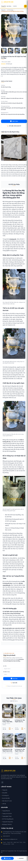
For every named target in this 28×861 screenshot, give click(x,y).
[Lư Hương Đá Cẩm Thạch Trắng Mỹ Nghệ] (20, 740)
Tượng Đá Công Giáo (7, 821)
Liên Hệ (14, 6)
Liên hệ (4, 803)
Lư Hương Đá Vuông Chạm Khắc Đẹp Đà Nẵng (7, 720)
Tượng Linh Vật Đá (7, 813)
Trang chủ (3, 10)
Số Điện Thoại (6, 671)
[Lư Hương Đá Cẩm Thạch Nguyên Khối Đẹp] (7, 740)
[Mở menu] (25, 6)
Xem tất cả (13, 701)
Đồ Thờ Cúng (10, 10)
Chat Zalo (15, 678)
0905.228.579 (6, 836)
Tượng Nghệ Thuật (7, 816)
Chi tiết (10, 728)
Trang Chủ (3, 6)
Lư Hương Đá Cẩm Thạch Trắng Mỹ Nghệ (20, 750)
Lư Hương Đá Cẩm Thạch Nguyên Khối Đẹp (7, 750)
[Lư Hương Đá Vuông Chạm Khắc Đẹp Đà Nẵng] (7, 711)
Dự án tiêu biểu (6, 798)
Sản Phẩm (9, 6)
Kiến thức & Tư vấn (7, 801)
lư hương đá (13, 239)
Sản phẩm (4, 792)
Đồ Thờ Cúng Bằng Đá (7, 819)
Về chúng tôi (5, 795)
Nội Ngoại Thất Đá (7, 824)
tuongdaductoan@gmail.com (10, 839)
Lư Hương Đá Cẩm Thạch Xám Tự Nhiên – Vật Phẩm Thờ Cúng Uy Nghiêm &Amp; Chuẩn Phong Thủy (20, 720)
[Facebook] (2, 782)
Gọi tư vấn (15, 682)
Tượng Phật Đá (6, 810)
